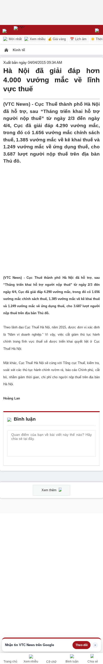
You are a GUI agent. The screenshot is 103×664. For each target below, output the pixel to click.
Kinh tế (19, 50)
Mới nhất (15, 39)
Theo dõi (82, 645)
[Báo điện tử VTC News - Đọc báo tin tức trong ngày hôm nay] (30, 30)
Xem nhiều (37, 39)
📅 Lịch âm (78, 39)
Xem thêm (50, 490)
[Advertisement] (51, 216)
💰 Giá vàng (57, 39)
